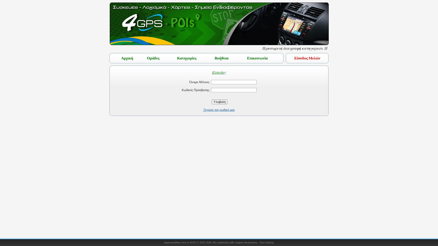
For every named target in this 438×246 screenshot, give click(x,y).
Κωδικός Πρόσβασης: (196, 90)
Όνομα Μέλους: (199, 82)
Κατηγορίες (186, 58)
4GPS (193, 242)
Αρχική (127, 58)
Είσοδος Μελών (307, 58)
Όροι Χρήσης (267, 242)
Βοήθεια (221, 58)
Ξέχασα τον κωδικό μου (219, 110)
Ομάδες (153, 58)
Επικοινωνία (257, 58)
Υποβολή (220, 102)
